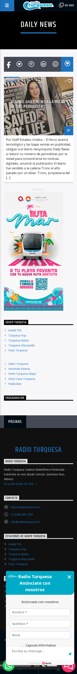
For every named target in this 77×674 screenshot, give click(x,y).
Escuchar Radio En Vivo (19, 484)
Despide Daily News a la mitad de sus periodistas (38, 104)
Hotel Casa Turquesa (21, 379)
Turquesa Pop (17, 335)
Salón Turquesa (18, 364)
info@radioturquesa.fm (25, 522)
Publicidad (14, 384)
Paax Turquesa (17, 350)
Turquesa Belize (18, 340)
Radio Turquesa (14, 128)
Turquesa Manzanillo (21, 345)
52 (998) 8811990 (22, 514)
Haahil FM (14, 330)
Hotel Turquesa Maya (22, 374)
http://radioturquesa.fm (25, 507)
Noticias (12, 81)
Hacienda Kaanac (19, 369)
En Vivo (69, 5)
